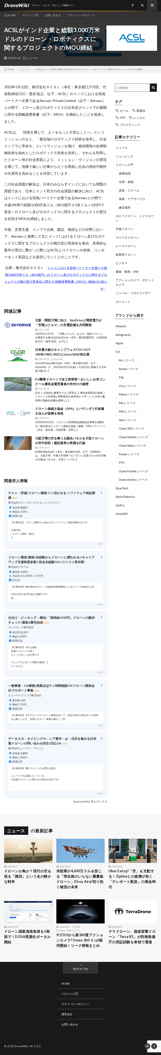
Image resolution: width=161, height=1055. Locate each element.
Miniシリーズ (127, 411)
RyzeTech (122, 488)
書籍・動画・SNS (127, 271)
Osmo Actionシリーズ (133, 479)
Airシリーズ (126, 360)
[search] (153, 88)
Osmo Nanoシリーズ (132, 445)
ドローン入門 (30, 15)
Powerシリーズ (129, 454)
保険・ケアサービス (132, 199)
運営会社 (66, 1014)
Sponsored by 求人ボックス (90, 801)
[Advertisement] (136, 545)
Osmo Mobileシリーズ (133, 437)
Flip (121, 377)
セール (124, 110)
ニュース (32, 57)
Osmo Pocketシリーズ (133, 471)
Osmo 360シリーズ (131, 428)
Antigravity (123, 334)
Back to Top (80, 968)
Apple (119, 343)
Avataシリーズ (128, 369)
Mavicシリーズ (129, 394)
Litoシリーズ (127, 386)
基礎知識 (125, 173)
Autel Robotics (125, 496)
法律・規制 (126, 182)
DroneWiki (21, 1046)
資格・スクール (129, 190)
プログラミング (130, 124)
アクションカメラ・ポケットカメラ (135, 282)
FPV (122, 117)
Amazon (121, 326)
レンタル (139, 117)
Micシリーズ (127, 403)
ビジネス (121, 263)
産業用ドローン (126, 254)
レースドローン (126, 246)
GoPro (120, 505)
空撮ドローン (124, 229)
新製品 (140, 110)
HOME (12, 15)
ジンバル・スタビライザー (133, 293)
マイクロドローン (127, 237)
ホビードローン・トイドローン (135, 218)
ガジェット (123, 301)
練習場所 (125, 207)
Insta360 (122, 513)
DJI (118, 351)
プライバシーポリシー (81, 15)
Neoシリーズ (127, 420)
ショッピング (124, 156)
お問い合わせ (53, 15)
